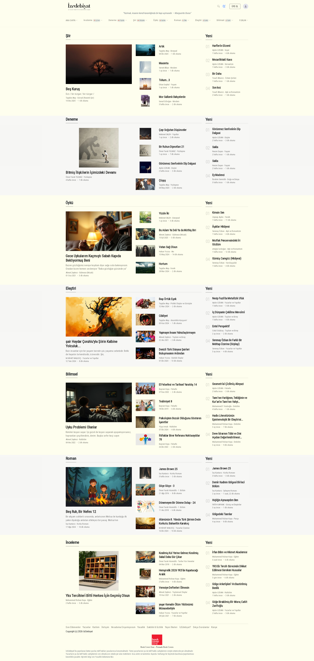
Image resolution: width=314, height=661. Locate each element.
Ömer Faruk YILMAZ (74, 177)
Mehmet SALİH (165, 134)
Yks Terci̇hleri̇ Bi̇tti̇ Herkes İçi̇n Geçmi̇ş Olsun (98, 595)
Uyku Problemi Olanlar (81, 427)
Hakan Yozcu (164, 251)
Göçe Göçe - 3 (166, 485)
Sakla (215, 147)
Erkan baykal (164, 84)
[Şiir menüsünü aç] (146, 20)
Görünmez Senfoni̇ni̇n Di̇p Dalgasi (177, 163)
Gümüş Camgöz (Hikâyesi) (226, 258)
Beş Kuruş (73, 89)
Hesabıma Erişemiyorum (123, 627)
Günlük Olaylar (177, 358)
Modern (173, 67)
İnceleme (72, 542)
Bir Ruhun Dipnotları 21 (171, 146)
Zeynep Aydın (217, 217)
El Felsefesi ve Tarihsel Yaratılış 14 (178, 384)
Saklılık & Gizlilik (155, 627)
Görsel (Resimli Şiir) (85, 98)
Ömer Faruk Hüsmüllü (168, 490)
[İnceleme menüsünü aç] (101, 20)
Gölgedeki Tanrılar (222, 514)
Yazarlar (87, 627)
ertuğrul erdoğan (219, 249)
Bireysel (174, 51)
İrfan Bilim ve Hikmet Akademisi (229, 552)
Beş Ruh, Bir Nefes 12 (81, 511)
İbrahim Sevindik (219, 179)
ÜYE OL (235, 6)
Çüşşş (162, 180)
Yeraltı (227, 217)
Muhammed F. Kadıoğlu (222, 406)
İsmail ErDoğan (165, 101)
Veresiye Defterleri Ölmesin (174, 587)
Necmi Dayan (217, 151)
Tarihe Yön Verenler (186, 561)
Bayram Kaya (164, 389)
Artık (161, 46)
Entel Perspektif (221, 326)
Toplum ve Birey (178, 337)
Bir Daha (216, 73)
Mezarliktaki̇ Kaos (222, 59)
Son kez (216, 87)
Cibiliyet (163, 315)
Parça (236, 518)
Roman (71, 458)
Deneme (72, 119)
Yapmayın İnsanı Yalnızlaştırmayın (177, 332)
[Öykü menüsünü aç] (167, 20)
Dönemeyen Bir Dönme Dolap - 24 (177, 502)
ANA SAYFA (71, 20)
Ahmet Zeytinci (72, 272)
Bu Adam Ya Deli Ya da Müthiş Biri (177, 230)
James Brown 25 (168, 469)
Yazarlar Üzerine (182, 528)
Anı (172, 251)
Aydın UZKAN (217, 50)
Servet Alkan (164, 67)
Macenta (163, 63)
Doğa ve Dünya (233, 179)
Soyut (227, 50)
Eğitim (89, 600)
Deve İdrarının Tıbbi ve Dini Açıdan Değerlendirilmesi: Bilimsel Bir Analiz (226, 437)
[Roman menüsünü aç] (188, 20)
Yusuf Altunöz (218, 78)
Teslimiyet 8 (165, 401)
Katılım (96, 627)
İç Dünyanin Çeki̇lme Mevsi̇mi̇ (228, 312)
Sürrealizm (229, 64)
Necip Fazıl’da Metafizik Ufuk (228, 298)
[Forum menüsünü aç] (247, 20)
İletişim (105, 627)
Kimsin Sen (218, 212)
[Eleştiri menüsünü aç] (210, 20)
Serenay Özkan (218, 231)
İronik (173, 268)
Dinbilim (236, 406)
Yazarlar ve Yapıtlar (91, 358)
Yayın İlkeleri (171, 627)
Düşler (174, 168)
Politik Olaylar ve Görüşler (181, 303)
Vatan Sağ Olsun (168, 247)
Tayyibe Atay (71, 98)
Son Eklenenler (73, 627)
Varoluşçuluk (231, 263)
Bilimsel (72, 374)
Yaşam (173, 84)
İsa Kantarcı (70, 524)
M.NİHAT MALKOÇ (73, 358)
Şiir (68, 35)
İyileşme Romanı (230, 490)
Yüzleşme (88, 177)
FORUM (242, 20)
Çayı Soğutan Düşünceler (173, 130)
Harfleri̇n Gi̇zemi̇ (221, 45)
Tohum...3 (164, 80)
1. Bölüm (181, 490)
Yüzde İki (164, 213)
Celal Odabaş (218, 330)
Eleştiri (71, 288)
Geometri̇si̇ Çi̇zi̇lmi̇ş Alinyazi (228, 384)
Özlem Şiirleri (230, 78)
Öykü (69, 202)
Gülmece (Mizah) (86, 272)
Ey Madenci (218, 175)
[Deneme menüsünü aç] (126, 20)
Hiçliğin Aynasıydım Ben (225, 500)
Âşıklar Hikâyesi (221, 226)
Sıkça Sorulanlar (201, 627)
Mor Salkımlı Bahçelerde (172, 97)
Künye (214, 627)
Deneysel (176, 218)
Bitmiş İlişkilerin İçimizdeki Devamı (91, 172)
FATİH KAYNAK (218, 504)
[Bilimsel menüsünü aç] (232, 20)
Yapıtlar (175, 134)
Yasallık (141, 627)
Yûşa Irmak (163, 426)
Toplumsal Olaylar (179, 592)
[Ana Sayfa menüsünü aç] (77, 20)
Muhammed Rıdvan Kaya (222, 424)
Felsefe (174, 389)
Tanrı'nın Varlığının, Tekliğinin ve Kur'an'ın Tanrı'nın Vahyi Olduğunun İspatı (229, 401)
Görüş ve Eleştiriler (233, 504)
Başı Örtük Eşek (167, 299)
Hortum (163, 263)
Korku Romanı (82, 524)
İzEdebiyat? (185, 627)
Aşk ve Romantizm (232, 92)
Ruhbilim (82, 439)
